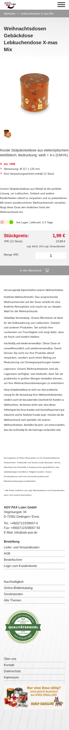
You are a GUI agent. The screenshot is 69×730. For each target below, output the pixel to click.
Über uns (10, 658)
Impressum (11, 677)
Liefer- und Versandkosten (21, 547)
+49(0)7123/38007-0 (24, 523)
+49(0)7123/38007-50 (25, 527)
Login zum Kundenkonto (20, 566)
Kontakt (9, 665)
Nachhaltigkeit (13, 581)
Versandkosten (57, 246)
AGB (7, 553)
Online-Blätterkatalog (18, 588)
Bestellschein (13, 559)
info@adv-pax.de (25, 532)
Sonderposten (13, 594)
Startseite (9, 13)
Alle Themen (12, 600)
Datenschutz (12, 671)
